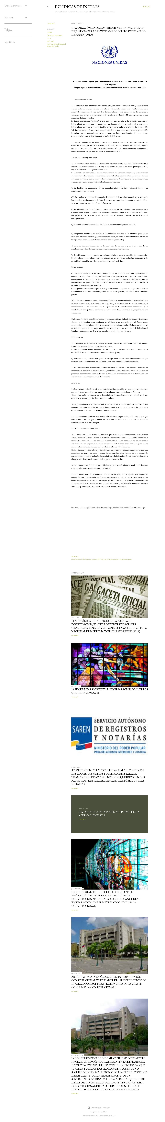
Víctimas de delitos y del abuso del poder (56, 45)
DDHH (49, 32)
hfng (105, 1112)
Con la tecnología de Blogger (100, 1107)
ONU (49, 38)
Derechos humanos (54, 35)
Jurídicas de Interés (77, 6)
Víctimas (50, 41)
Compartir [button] (51, 24)
